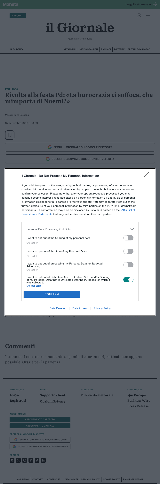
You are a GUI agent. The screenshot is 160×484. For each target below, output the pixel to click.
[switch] (128, 237)
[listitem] (80, 229)
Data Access (80, 308)
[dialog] (80, 242)
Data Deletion (58, 308)
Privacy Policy (102, 308)
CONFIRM (52, 294)
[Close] (147, 176)
